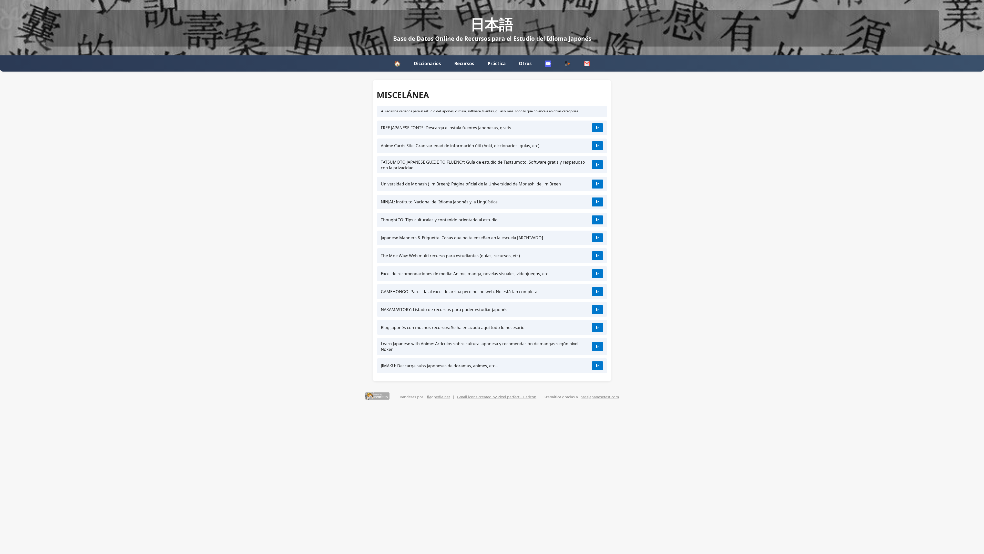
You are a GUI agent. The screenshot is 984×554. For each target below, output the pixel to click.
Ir (597, 128)
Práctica (497, 63)
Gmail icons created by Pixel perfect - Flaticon (496, 396)
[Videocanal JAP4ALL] (567, 63)
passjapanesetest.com (599, 396)
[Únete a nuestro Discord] (548, 63)
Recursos (464, 63)
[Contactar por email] (587, 63)
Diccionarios (427, 63)
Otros (525, 63)
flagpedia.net (438, 396)
